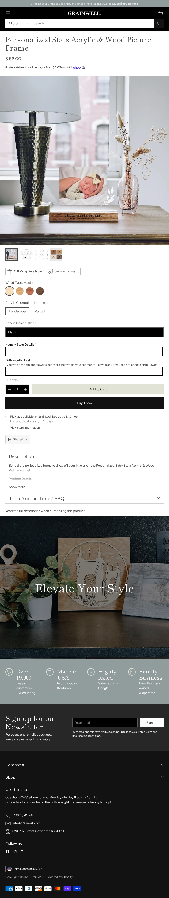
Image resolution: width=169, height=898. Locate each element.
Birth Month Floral (17, 360)
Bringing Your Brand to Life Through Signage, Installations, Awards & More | (84, 3)
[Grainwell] (84, 13)
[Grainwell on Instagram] (14, 852)
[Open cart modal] (160, 13)
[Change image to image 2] (26, 254)
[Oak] (19, 291)
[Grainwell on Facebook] (7, 852)
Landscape (17, 311)
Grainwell (36, 877)
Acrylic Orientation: (27, 303)
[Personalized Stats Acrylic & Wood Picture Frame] (84, 160)
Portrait (40, 311)
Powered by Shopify (59, 877)
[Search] (159, 23)
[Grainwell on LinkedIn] (21, 852)
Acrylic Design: (20, 323)
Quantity (11, 380)
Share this (20, 439)
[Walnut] (40, 291)
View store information (25, 427)
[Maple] (9, 291)
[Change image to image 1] (11, 254)
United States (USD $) (26, 868)
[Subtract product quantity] (9, 389)
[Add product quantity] (25, 389)
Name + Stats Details (19, 345)
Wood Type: (19, 283)
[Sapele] (30, 291)
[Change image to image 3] (41, 254)
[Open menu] (7, 13)
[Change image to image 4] (56, 254)
